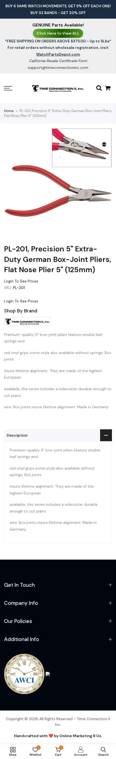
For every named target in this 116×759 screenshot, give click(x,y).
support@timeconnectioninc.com (58, 67)
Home (9, 111)
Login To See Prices (21, 281)
